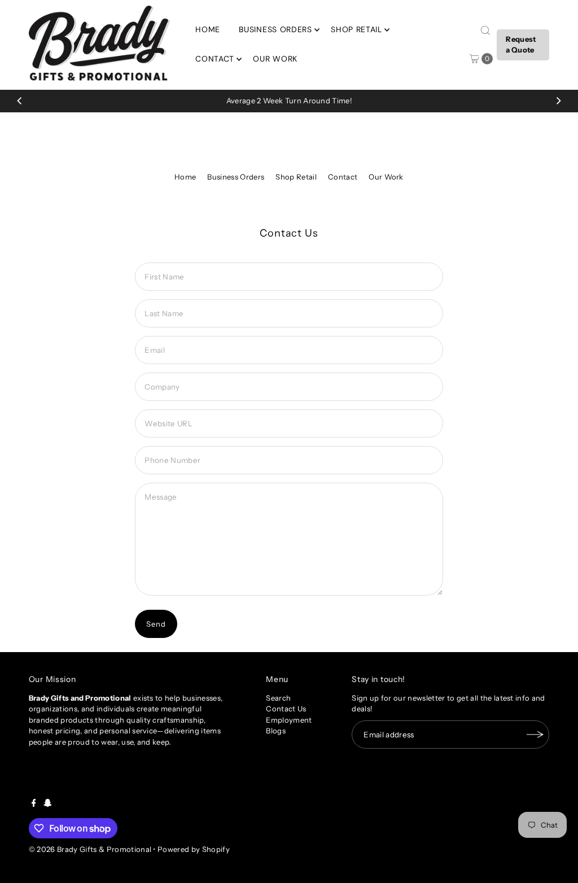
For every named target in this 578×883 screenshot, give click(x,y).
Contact (214, 59)
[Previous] (19, 101)
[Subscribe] (535, 734)
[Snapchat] (47, 803)
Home (207, 29)
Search (278, 697)
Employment (289, 719)
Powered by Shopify (193, 849)
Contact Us (286, 708)
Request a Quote (521, 44)
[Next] (558, 101)
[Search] (485, 30)
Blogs (276, 730)
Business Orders (275, 29)
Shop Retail (356, 29)
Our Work (275, 59)
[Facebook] (34, 803)
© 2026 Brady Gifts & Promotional (90, 849)
